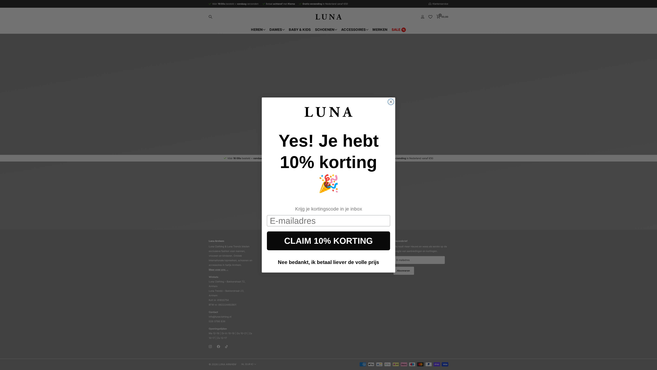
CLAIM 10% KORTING (328, 241)
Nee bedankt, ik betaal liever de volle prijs (328, 262)
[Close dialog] (391, 102)
